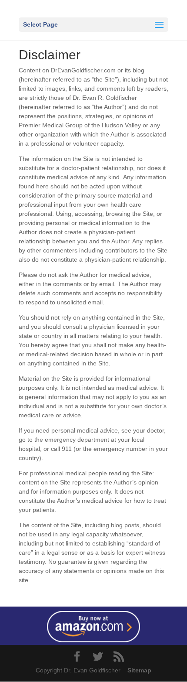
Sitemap (136, 670)
